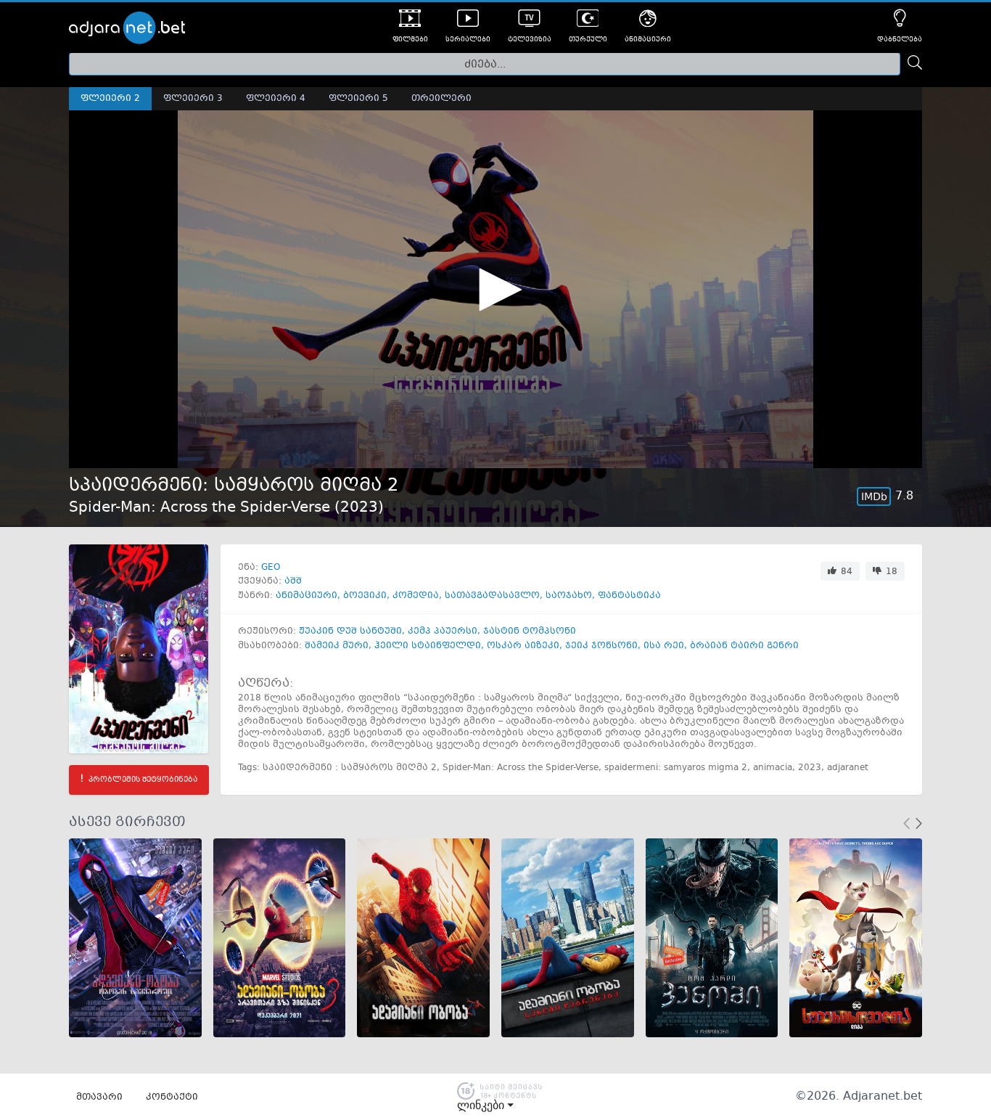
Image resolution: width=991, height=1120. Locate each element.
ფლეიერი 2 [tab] (110, 98)
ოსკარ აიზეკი (523, 646)
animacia (772, 767)
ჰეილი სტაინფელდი (427, 646)
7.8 (904, 496)
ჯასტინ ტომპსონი (529, 631)
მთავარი (99, 1097)
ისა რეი (663, 646)
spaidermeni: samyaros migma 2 (675, 767)
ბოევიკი (365, 595)
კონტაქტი (172, 1097)
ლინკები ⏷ (485, 1105)
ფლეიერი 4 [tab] (275, 98)
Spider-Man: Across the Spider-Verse (521, 767)
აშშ (293, 581)
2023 (359, 507)
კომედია (415, 595)
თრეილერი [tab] (441, 98)
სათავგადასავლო (492, 595)
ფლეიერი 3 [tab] (193, 98)
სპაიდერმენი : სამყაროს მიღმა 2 (350, 767)
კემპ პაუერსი (442, 631)
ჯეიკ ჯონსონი (601, 646)
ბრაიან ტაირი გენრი (744, 646)
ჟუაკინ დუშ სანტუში (350, 631)
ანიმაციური (306, 595)
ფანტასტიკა (629, 595)
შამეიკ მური (337, 646)
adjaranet (847, 767)
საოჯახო (569, 595)
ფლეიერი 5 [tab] (358, 98)
